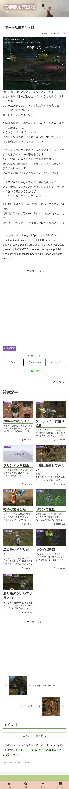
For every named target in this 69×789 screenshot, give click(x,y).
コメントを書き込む (34, 735)
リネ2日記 (10, 348)
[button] (60, 494)
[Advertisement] (34, 307)
